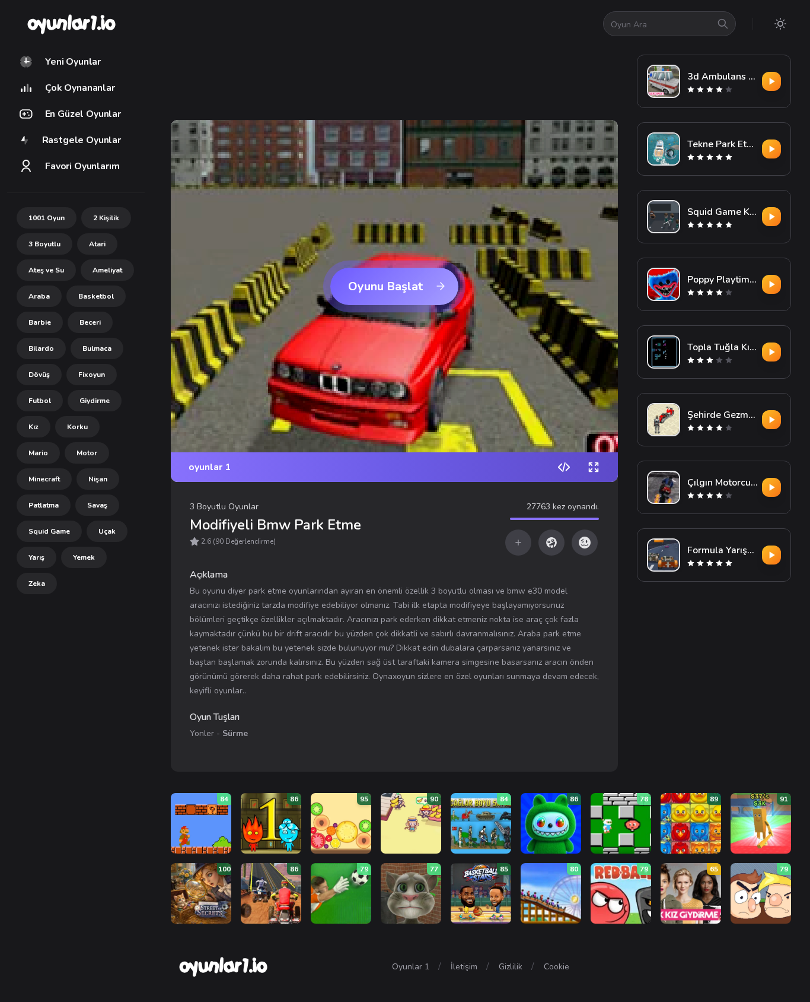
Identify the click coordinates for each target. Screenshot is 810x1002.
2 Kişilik (106, 218)
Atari (97, 244)
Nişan (97, 479)
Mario (38, 453)
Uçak (107, 531)
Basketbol (96, 296)
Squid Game (49, 531)
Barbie (39, 322)
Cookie (556, 966)
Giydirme (94, 400)
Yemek (84, 557)
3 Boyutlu (44, 244)
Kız (33, 427)
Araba (39, 296)
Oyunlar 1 (410, 966)
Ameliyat (107, 270)
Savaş (97, 505)
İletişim (464, 966)
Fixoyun (91, 374)
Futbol (39, 400)
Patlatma (43, 505)
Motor (86, 453)
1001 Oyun (46, 218)
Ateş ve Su (46, 270)
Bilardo (41, 348)
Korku (77, 427)
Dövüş (39, 374)
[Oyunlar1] (70, 24)
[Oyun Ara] (723, 24)
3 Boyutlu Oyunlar (224, 506)
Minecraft (44, 479)
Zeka (36, 583)
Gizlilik (510, 966)
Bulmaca (96, 348)
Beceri (90, 322)
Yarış (36, 557)
